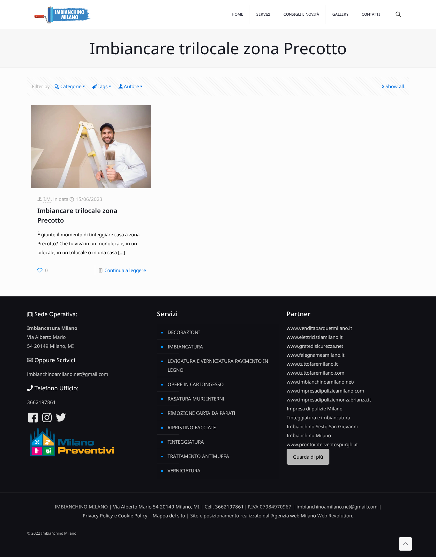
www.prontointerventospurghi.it (322, 444)
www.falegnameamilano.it (315, 355)
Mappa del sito (169, 515)
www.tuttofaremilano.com (315, 373)
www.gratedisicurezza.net (315, 346)
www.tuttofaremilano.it (312, 364)
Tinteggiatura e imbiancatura (318, 417)
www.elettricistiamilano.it (314, 337)
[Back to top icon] (405, 544)
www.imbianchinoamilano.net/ (321, 381)
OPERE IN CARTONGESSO (196, 384)
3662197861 (41, 402)
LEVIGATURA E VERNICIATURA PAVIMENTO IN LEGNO (218, 365)
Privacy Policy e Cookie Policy (115, 515)
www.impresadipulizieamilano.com (325, 390)
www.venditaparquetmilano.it (319, 328)
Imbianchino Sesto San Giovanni (322, 426)
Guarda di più (308, 457)
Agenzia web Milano (293, 515)
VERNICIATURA (184, 470)
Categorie (70, 86)
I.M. (47, 199)
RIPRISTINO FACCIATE (192, 427)
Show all (395, 86)
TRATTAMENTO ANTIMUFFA (198, 456)
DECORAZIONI (184, 332)
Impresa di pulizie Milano (314, 408)
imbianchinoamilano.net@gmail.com (67, 374)
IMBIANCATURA (185, 346)
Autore (131, 86)
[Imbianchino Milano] (62, 14)
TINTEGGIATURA (186, 442)
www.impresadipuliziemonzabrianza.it (329, 399)
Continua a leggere (125, 270)
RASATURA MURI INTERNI (196, 398)
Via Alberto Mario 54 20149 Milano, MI (156, 506)
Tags (103, 86)
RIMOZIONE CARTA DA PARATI (201, 413)
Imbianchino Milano (309, 435)
